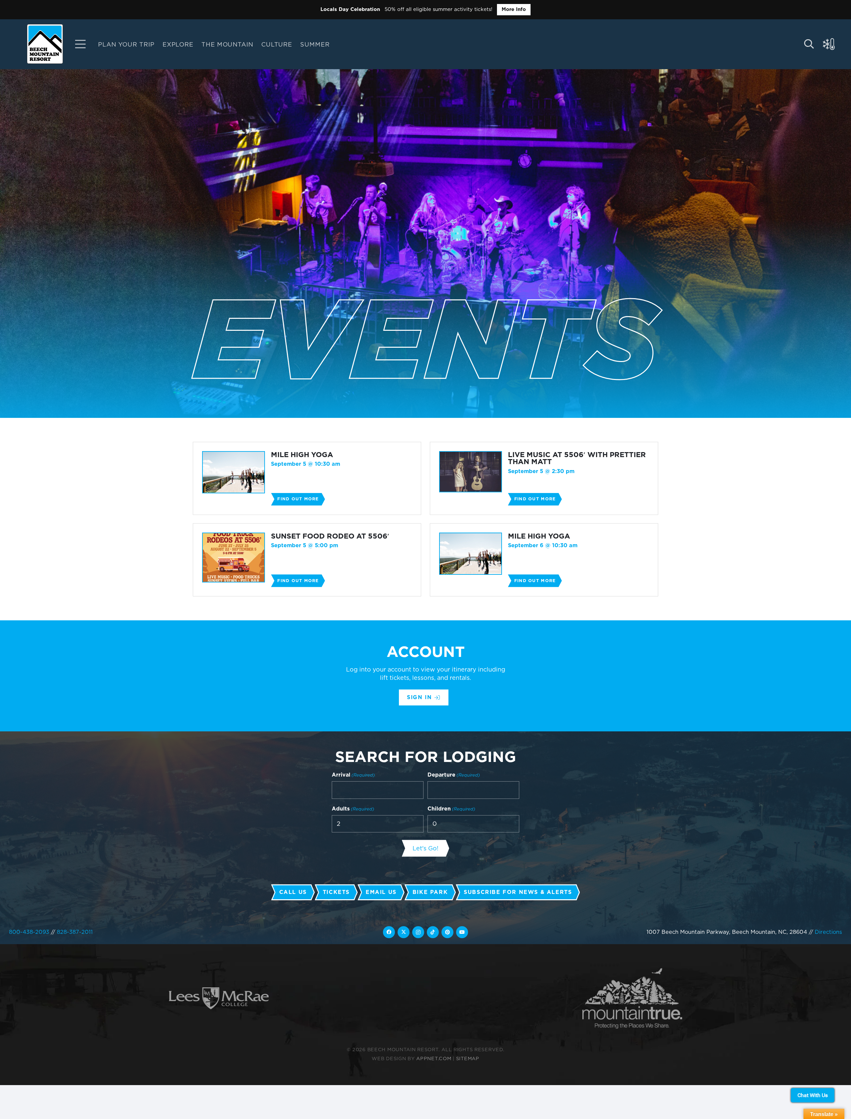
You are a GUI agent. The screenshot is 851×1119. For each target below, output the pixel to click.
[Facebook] (389, 932)
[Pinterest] (447, 932)
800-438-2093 (29, 932)
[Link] (80, 44)
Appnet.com (433, 1058)
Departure (453, 775)
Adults (353, 809)
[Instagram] (418, 932)
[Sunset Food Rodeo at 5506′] (307, 559)
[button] (335, 44)
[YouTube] (462, 932)
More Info (514, 9)
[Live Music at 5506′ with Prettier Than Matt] (544, 478)
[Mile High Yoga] (307, 478)
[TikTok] (433, 932)
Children (451, 809)
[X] (404, 932)
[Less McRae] (219, 998)
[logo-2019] (45, 44)
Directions (828, 932)
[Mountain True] (632, 998)
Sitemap (467, 1058)
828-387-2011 (75, 932)
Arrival (353, 775)
